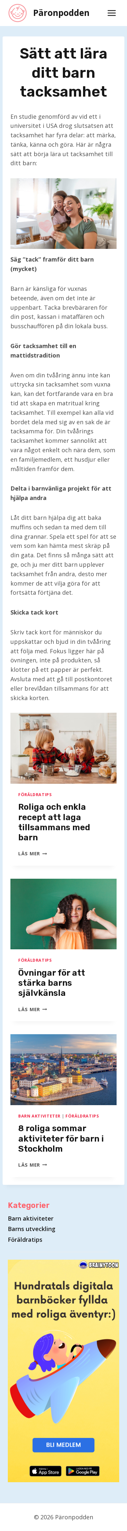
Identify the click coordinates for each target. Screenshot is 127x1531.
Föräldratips (35, 794)
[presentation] (63, 748)
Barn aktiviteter (39, 1116)
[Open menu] (111, 13)
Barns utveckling (31, 1229)
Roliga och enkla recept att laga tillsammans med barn (54, 822)
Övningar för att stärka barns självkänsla (51, 983)
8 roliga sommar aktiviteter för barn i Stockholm (61, 1138)
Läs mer (32, 853)
